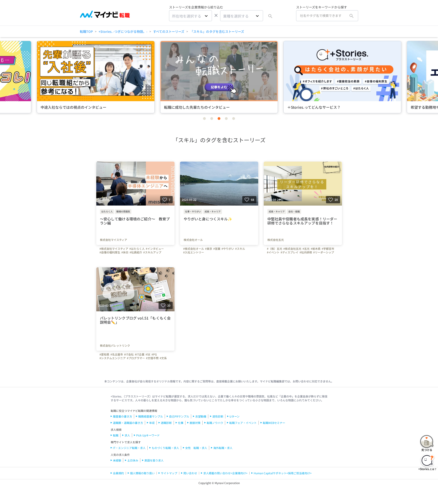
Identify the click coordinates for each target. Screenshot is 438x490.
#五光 (306, 248)
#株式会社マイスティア (113, 248)
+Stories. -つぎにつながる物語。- (123, 31)
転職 (115, 435)
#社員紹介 (136, 252)
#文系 (163, 358)
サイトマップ (169, 473)
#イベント (273, 252)
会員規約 (118, 473)
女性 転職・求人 (196, 448)
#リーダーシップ (323, 252)
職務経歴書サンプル (150, 416)
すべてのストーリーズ (168, 31)
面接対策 (195, 423)
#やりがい (228, 248)
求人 (127, 435)
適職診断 (166, 423)
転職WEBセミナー (274, 423)
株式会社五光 (275, 240)
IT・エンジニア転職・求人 (129, 448)
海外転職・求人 (222, 448)
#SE (148, 354)
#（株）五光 (274, 248)
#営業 (216, 248)
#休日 (124, 252)
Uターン (234, 416)
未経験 (117, 460)
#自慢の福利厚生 (109, 252)
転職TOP (86, 31)
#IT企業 (139, 354)
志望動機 (200, 416)
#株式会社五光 (292, 248)
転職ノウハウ (215, 423)
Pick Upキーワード (148, 435)
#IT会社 (129, 354)
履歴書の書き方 (122, 416)
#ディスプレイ (289, 252)
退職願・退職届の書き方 (128, 423)
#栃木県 (316, 248)
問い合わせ (190, 473)
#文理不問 (152, 358)
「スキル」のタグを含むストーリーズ (217, 31)
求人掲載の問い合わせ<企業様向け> (225, 473)
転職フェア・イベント (243, 423)
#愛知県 (104, 354)
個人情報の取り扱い (142, 473)
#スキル (240, 248)
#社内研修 (306, 252)
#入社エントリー (193, 252)
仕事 (180, 423)
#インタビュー (155, 248)
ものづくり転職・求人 (165, 448)
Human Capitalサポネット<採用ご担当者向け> (283, 473)
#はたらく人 (137, 248)
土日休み (132, 460)
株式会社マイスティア (113, 240)
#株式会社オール (193, 248)
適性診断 (217, 416)
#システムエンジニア (112, 358)
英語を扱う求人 (154, 460)
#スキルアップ (152, 252)
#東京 (208, 248)
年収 (152, 423)
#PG (154, 354)
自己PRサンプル (179, 416)
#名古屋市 (116, 354)
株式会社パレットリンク (115, 345)
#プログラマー (136, 358)
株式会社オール (193, 240)
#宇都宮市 (328, 248)
